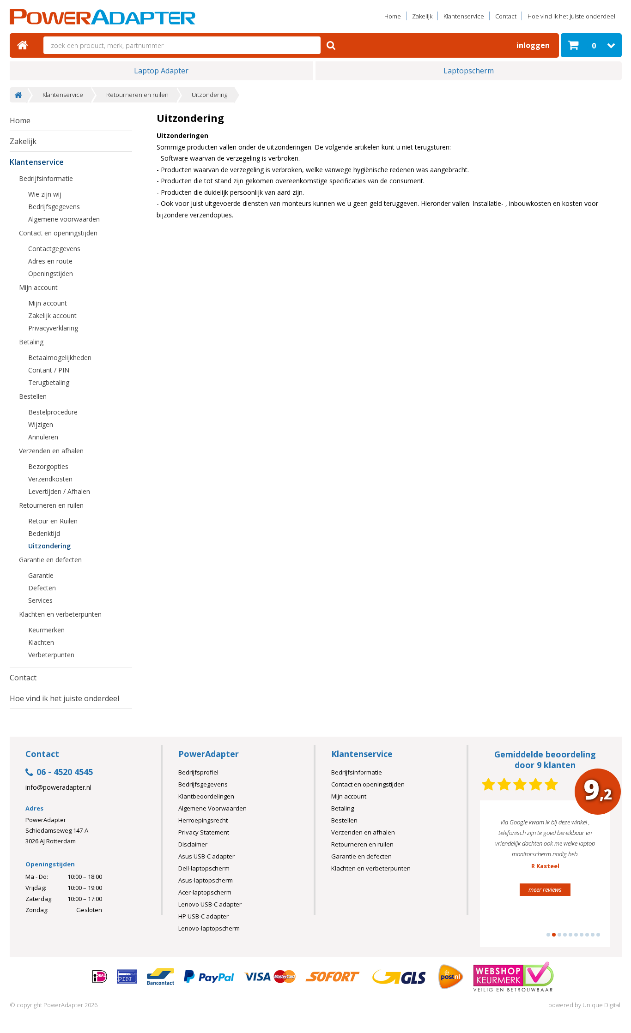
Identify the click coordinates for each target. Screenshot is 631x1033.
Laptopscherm (468, 71)
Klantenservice (463, 16)
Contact (505, 16)
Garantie (41, 575)
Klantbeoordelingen (206, 796)
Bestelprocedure (53, 412)
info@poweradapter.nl (58, 787)
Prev (501, 878)
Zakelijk (422, 16)
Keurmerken (46, 629)
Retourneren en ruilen (137, 95)
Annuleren (43, 436)
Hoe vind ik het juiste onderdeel (571, 16)
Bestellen (33, 396)
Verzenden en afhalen (51, 450)
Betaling (31, 341)
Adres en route (50, 261)
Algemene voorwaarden (64, 219)
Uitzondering (209, 95)
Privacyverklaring (53, 328)
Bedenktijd (44, 533)
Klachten (41, 642)
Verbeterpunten (51, 654)
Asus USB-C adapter (206, 856)
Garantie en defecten (50, 559)
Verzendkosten (50, 478)
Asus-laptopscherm (205, 880)
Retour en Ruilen (53, 520)
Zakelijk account (52, 315)
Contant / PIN (48, 370)
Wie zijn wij (44, 194)
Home (392, 16)
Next (589, 878)
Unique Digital (601, 1005)
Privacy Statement (203, 832)
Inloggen (533, 45)
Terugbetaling (48, 382)
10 (598, 935)
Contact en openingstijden (58, 232)
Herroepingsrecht (203, 820)
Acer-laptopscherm (204, 892)
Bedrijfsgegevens (54, 206)
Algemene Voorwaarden (212, 808)
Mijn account (38, 287)
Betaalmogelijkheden (59, 357)
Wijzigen (40, 424)
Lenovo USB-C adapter (210, 904)
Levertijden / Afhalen (59, 491)
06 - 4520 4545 (64, 772)
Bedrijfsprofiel (198, 772)
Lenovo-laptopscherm (209, 928)
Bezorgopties (48, 466)
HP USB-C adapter (203, 916)
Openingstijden (50, 273)
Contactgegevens (54, 248)
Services (40, 600)
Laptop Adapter (161, 71)
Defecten (42, 587)
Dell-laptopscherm (204, 868)
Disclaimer (192, 844)
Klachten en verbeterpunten (60, 614)
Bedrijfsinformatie (46, 178)
